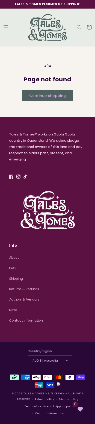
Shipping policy (64, 406)
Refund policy (44, 399)
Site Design (56, 393)
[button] (6, 27)
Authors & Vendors (24, 299)
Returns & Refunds (24, 289)
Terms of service (36, 406)
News (13, 309)
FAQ (12, 268)
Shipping (16, 278)
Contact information (26, 320)
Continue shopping (47, 95)
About (14, 257)
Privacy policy (68, 399)
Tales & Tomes (34, 393)
